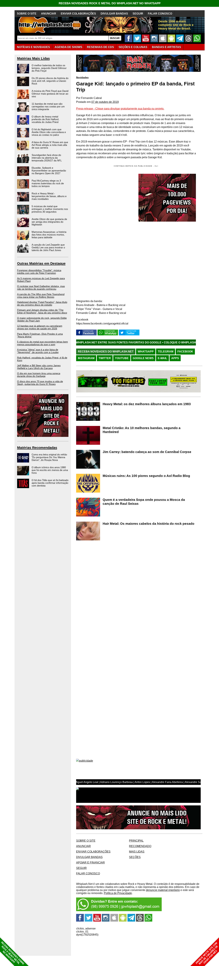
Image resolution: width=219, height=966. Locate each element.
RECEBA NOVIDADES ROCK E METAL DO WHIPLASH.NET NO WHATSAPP (109, 3)
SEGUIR (138, 13)
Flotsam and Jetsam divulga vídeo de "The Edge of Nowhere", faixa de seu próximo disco (42, 311)
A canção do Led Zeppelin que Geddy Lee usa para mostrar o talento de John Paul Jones (48, 247)
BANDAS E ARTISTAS (166, 47)
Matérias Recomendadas (37, 448)
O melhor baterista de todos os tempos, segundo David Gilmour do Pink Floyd (49, 68)
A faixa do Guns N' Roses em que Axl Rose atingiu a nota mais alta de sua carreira (50, 145)
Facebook (185, 351)
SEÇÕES (133, 47)
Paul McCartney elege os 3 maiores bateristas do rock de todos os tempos (48, 183)
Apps (175, 358)
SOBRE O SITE (26, 13)
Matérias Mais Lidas (33, 58)
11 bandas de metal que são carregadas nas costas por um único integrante (48, 106)
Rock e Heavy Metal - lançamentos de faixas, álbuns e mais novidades (49, 196)
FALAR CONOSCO (160, 13)
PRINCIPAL (136, 840)
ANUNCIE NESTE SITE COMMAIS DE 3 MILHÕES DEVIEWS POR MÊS (206, 953)
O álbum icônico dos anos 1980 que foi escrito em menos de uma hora (50, 470)
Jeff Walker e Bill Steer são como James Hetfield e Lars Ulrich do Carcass (39, 367)
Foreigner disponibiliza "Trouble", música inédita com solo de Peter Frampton (39, 271)
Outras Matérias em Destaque (41, 263)
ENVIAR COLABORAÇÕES (78, 13)
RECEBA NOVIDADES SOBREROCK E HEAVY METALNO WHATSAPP (13, 953)
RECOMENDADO (140, 846)
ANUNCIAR (48, 13)
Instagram (86, 358)
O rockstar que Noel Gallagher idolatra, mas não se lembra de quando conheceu (41, 287)
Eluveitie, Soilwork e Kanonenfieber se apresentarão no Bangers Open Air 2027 (49, 170)
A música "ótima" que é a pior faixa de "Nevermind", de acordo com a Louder (38, 351)
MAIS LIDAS (136, 851)
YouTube (122, 358)
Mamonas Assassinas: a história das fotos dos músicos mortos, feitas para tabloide (49, 234)
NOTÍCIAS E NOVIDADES (33, 47)
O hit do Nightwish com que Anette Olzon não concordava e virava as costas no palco (49, 132)
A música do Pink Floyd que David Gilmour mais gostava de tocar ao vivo (50, 94)
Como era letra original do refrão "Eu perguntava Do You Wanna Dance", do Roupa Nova (49, 457)
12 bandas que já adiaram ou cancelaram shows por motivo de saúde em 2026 (39, 327)
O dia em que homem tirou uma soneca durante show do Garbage (38, 374)
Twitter (105, 358)
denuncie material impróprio (163, 890)
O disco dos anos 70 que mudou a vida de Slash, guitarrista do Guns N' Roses (40, 382)
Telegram (165, 351)
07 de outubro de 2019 (105, 101)
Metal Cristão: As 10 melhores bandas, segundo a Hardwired (142, 430)
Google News (143, 358)
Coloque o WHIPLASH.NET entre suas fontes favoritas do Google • (76, 342)
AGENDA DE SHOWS (68, 47)
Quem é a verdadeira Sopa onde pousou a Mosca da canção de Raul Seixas (144, 501)
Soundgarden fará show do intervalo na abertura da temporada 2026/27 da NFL (47, 158)
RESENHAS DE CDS (100, 47)
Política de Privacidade (118, 893)
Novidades (82, 77)
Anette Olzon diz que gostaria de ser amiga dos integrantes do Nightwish (49, 222)
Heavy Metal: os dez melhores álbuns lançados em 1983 (147, 404)
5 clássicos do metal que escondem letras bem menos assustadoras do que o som (42, 343)
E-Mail (162, 358)
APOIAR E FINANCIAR (90, 862)
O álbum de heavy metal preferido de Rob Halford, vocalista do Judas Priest (45, 119)
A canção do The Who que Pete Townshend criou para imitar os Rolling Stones (41, 295)
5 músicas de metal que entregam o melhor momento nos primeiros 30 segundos (50, 209)
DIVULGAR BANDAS (114, 13)
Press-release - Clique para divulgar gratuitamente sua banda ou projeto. (120, 108)
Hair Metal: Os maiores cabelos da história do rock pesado (148, 523)
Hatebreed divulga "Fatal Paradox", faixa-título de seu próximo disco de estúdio (42, 303)
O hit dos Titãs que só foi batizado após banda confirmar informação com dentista (50, 483)
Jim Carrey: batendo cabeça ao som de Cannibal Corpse (147, 452)
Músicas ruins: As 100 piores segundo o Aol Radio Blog (146, 476)
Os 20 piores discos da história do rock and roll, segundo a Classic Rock (50, 81)
